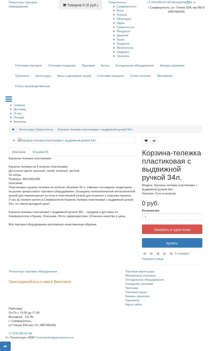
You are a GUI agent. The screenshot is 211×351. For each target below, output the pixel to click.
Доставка (20, 109)
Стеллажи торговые (28, 65)
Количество (150, 210)
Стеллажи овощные (110, 75)
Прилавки (88, 65)
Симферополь (126, 6)
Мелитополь (125, 47)
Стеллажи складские (62, 65)
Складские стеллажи (139, 283)
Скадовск (123, 52)
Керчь (121, 23)
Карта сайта (133, 304)
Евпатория (124, 19)
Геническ (123, 56)
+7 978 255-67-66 (159, 2)
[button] (5, 346)
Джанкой (122, 35)
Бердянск (123, 43)
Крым (120, 39)
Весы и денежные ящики (74, 75)
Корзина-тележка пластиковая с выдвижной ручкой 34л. (95, 129)
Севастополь (125, 27)
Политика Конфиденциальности (54, 337)
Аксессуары (43, 75)
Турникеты (22, 75)
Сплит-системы (140, 75)
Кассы (105, 65)
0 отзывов (181, 253)
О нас (18, 113)
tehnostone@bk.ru (183, 2)
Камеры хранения (172, 65)
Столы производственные (32, 86)
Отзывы (19, 117)
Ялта (120, 10)
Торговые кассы (136, 292)
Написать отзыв (152, 258)
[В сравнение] (154, 140)
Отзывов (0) (40, 152)
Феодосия (123, 31)
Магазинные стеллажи (140, 275)
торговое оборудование (23, 4)
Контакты (20, 121)
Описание (19, 152)
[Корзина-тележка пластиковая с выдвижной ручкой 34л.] (76, 140)
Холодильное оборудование (134, 65)
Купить (172, 243)
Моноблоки (164, 75)
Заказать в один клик (172, 229)
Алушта (122, 14)
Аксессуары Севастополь (36, 129)
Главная (19, 105)
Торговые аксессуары (140, 271)
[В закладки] (146, 140)
